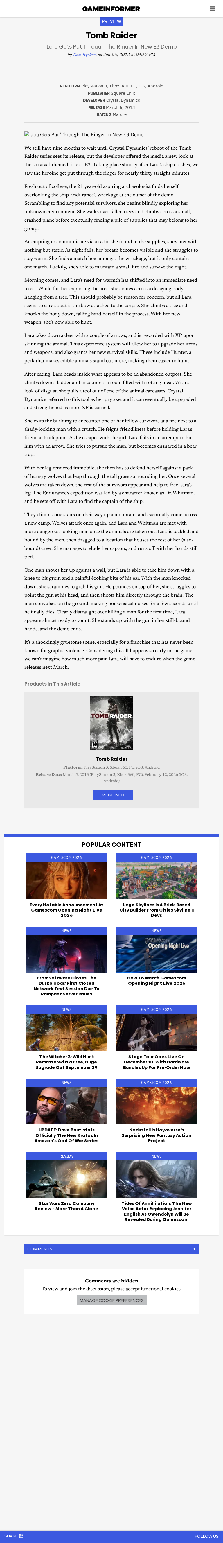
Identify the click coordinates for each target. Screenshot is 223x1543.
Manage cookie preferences (112, 1300)
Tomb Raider (111, 759)
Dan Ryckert (85, 55)
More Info (113, 795)
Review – (66, 1206)
